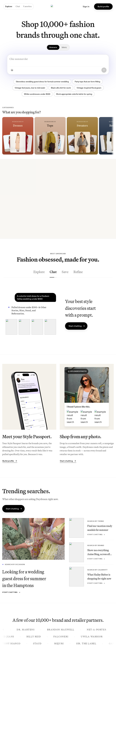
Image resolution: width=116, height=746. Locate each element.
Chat (53, 271)
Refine (78, 271)
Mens (64, 47)
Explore (39, 271)
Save (65, 271)
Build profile (103, 6)
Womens (53, 47)
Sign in (86, 6)
